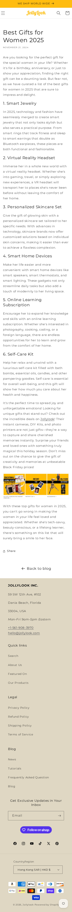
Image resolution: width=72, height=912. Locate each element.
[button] (58, 13)
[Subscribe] (59, 815)
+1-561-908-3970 (21, 628)
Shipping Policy (20, 725)
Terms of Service (20, 734)
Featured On (17, 674)
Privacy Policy (18, 707)
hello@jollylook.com (24, 633)
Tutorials (14, 768)
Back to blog (39, 568)
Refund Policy (18, 716)
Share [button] (11, 551)
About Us (15, 665)
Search (13, 656)
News (12, 759)
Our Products (18, 683)
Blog (11, 786)
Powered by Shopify (47, 904)
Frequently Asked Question (28, 777)
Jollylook (47, 419)
